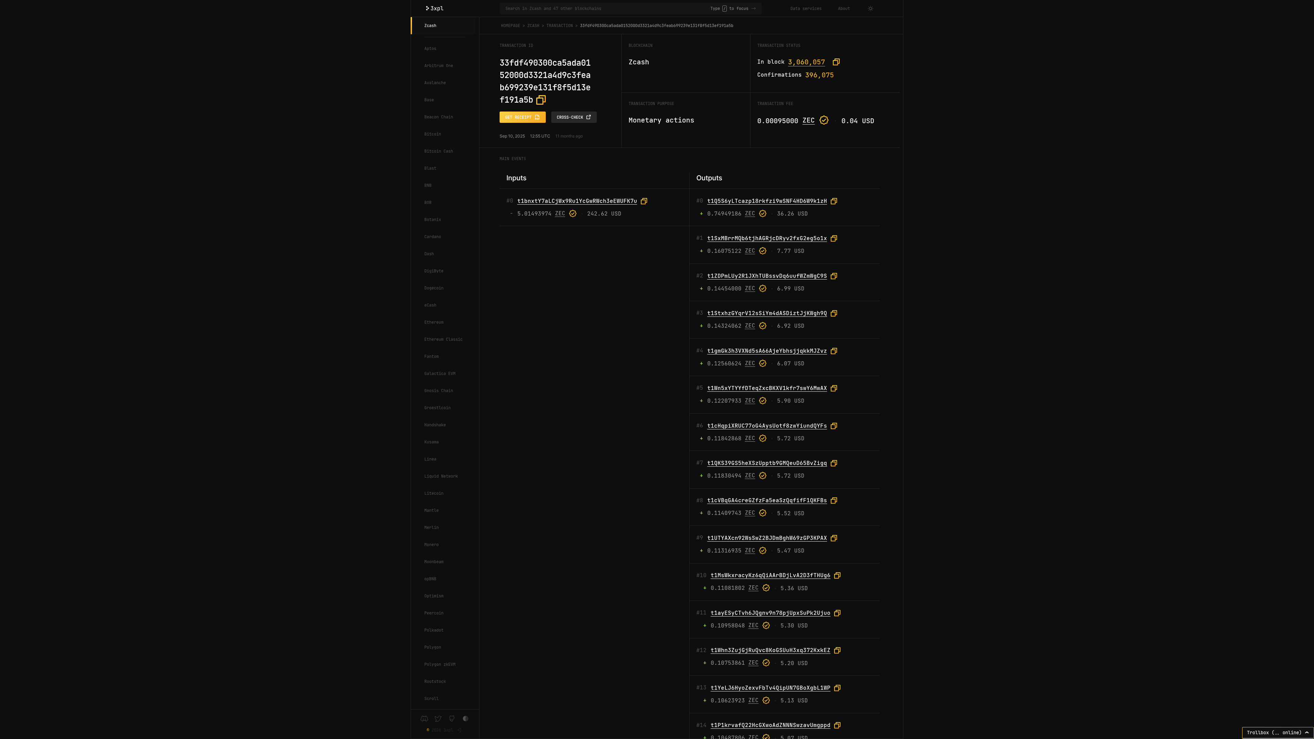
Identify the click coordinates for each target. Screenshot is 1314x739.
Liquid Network (441, 476)
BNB (427, 185)
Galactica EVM (439, 373)
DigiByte (433, 271)
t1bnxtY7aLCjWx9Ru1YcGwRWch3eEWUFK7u (577, 201)
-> (753, 8)
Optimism (433, 596)
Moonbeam (433, 562)
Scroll (431, 698)
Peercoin (433, 613)
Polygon (432, 647)
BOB (427, 202)
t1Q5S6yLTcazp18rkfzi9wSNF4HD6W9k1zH (767, 201)
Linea (430, 459)
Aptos (430, 48)
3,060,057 (806, 61)
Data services (806, 8)
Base (429, 100)
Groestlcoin (437, 408)
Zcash (430, 25)
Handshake (435, 425)
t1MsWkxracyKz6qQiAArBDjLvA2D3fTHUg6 (770, 575)
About (844, 8)
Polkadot (433, 630)
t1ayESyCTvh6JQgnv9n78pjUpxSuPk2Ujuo (770, 613)
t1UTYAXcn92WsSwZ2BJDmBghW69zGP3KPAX (767, 538)
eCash (430, 305)
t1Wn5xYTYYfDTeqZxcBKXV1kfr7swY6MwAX (767, 388)
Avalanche (435, 83)
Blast (430, 168)
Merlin (431, 527)
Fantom (431, 356)
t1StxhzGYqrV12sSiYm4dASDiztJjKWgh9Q (767, 313)
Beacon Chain (438, 117)
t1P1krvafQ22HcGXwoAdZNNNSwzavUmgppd (770, 725)
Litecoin (433, 493)
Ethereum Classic (443, 339)
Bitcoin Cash (438, 151)
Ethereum (433, 322)
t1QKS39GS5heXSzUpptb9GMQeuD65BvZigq (767, 463)
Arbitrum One (438, 65)
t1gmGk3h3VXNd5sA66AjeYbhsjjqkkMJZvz (767, 350)
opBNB (430, 579)
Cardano (432, 236)
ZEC (808, 120)
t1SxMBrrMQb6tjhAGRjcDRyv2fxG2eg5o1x (767, 238)
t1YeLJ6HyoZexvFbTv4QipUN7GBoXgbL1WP (770, 687)
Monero (431, 544)
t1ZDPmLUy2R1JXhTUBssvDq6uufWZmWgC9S (767, 276)
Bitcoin (432, 134)
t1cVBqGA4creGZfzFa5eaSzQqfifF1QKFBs (767, 500)
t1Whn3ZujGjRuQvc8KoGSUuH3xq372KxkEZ (770, 650)
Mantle (431, 510)
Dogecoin (433, 288)
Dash (429, 254)
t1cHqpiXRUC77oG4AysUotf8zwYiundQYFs (767, 425)
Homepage (510, 25)
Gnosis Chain (438, 390)
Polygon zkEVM (439, 664)
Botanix (432, 219)
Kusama (431, 442)
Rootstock (435, 681)
